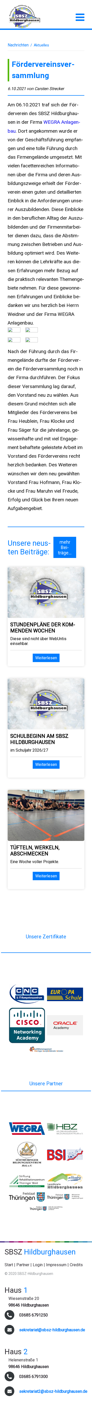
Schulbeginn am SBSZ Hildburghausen (39, 739)
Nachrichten (18, 45)
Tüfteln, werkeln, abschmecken (35, 850)
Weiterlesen (46, 657)
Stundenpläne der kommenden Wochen (42, 628)
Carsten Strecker (49, 88)
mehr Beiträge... (65, 547)
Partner (22, 1264)
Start (9, 1264)
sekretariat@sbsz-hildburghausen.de (52, 1329)
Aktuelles (41, 45)
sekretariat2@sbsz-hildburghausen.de (53, 1391)
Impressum (56, 1264)
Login (38, 1264)
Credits (76, 1264)
